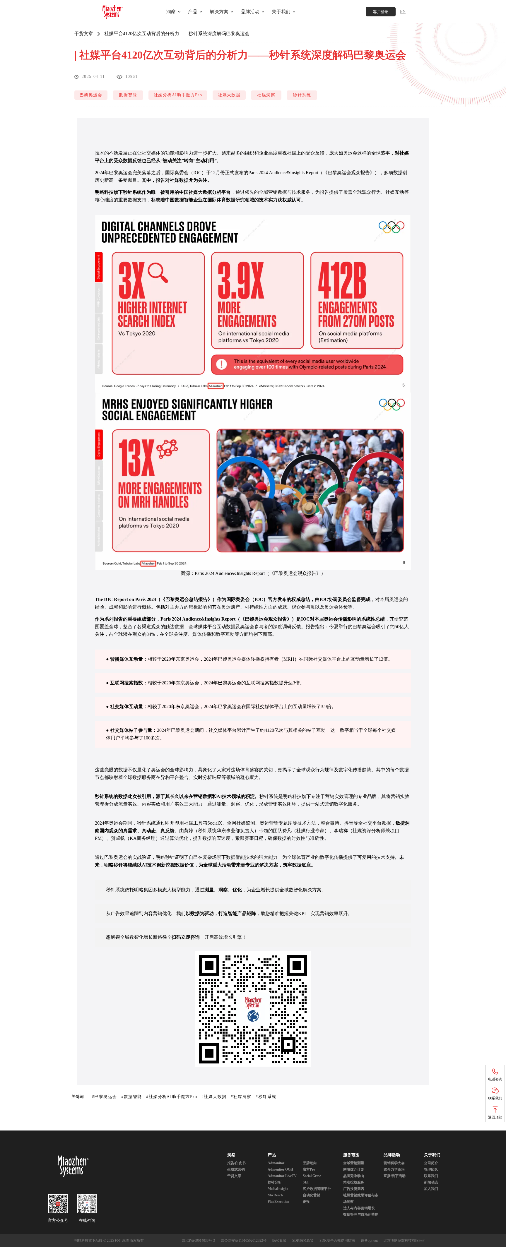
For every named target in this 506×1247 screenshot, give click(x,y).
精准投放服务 (353, 1182)
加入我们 (431, 1189)
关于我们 (432, 1155)
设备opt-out (369, 1241)
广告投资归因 (353, 1189)
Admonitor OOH (280, 1169)
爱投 (306, 1202)
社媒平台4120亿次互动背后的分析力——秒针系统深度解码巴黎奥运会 (176, 33)
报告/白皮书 (236, 1163)
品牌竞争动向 (353, 1176)
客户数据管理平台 (317, 1189)
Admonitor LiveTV (282, 1176)
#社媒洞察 (241, 1096)
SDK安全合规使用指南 (337, 1241)
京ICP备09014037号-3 (198, 1241)
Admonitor (276, 1163)
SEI (306, 1182)
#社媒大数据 (213, 1096)
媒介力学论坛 (394, 1169)
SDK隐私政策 (303, 1241)
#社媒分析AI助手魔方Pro (171, 1096)
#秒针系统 (266, 1096)
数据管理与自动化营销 (360, 1214)
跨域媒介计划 (353, 1169)
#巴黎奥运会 (104, 1096)
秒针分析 (275, 1182)
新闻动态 (431, 1182)
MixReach (275, 1195)
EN (403, 11)
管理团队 (431, 1169)
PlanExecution (278, 1202)
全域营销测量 (353, 1163)
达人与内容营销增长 (359, 1208)
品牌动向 (310, 1163)
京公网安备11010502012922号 (243, 1241)
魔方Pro (309, 1169)
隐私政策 (279, 1241)
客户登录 (380, 12)
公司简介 (431, 1163)
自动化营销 (311, 1195)
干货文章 (83, 33)
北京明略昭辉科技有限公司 (405, 1241)
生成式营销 (236, 1169)
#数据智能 (131, 1096)
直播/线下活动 (395, 1176)
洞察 (171, 11)
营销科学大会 (394, 1163)
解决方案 (219, 11)
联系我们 (431, 1176)
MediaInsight (278, 1189)
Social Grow (312, 1176)
